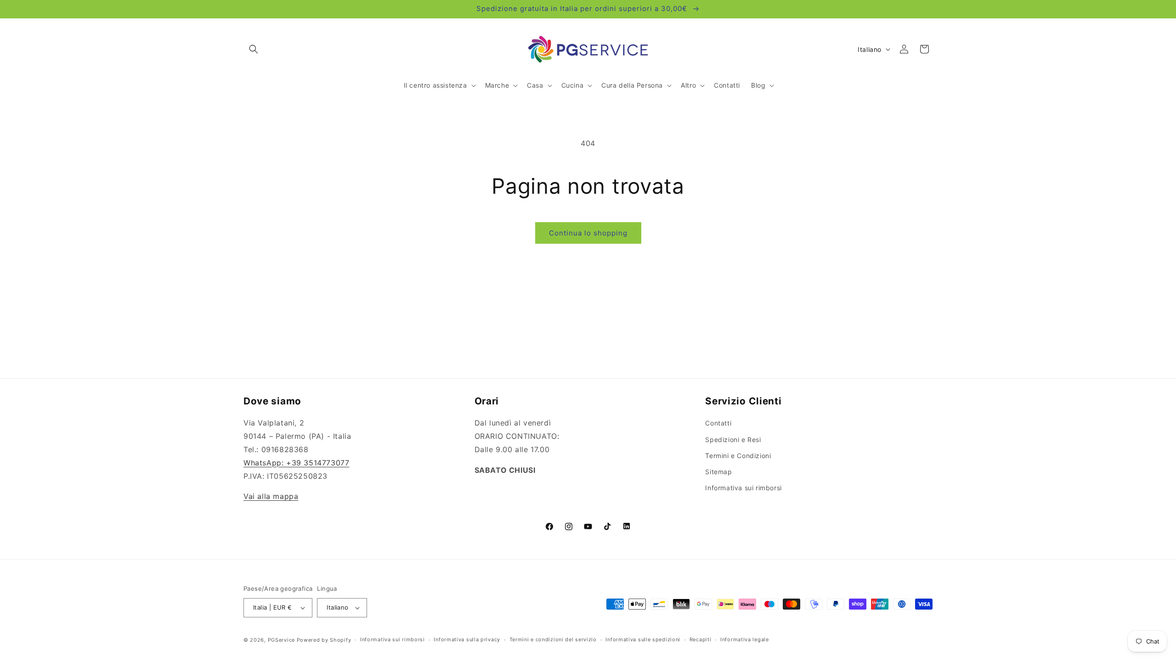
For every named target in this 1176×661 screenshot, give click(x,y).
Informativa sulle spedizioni (642, 639)
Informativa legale (744, 639)
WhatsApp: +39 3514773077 (296, 462)
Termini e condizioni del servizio (553, 639)
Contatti (718, 423)
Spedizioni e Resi (733, 439)
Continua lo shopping (588, 233)
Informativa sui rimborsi (743, 488)
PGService (281, 640)
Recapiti (701, 639)
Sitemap (718, 472)
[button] (253, 49)
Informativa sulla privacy (467, 639)
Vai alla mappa (270, 496)
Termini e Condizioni (738, 455)
